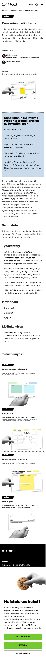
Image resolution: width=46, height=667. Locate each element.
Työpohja (8, 318)
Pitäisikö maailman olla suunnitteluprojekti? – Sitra (22, 338)
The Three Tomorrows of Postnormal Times (22, 166)
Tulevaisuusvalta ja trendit (15, 369)
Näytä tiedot (23, 654)
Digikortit (8, 313)
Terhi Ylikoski (13, 61)
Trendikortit (9, 308)
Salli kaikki (23, 637)
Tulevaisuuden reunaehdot (15, 459)
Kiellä (23, 645)
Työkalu (14, 11)
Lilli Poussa (12, 55)
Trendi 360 (7, 502)
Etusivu (5, 11)
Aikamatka (7, 413)
